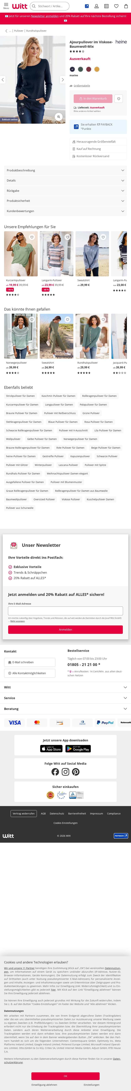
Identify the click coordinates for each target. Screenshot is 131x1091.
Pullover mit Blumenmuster (66, 482)
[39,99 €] (21, 336)
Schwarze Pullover (107, 456)
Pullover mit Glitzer (17, 465)
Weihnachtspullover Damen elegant (67, 473)
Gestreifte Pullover (53, 456)
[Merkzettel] (116, 6)
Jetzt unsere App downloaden (65, 740)
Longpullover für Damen (59, 404)
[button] (6, 6)
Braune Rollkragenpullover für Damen (28, 447)
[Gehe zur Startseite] (19, 6)
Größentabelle (82, 85)
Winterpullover (43, 465)
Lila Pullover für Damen (107, 430)
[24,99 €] (56, 336)
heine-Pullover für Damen (21, 456)
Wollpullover (13, 439)
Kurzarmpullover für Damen (22, 404)
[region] (65, 1023)
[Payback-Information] (121, 836)
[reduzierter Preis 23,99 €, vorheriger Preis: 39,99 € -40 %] (56, 253)
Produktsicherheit (18, 201)
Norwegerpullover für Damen (80, 439)
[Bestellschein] (106, 6)
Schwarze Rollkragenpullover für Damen (29, 430)
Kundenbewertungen (20, 211)
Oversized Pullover (44, 499)
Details (11, 180)
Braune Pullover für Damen (21, 413)
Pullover (18, 30)
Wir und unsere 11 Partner (19, 968)
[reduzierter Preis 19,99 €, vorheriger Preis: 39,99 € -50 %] (21, 253)
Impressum (96, 813)
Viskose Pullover (71, 499)
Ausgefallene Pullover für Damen (25, 482)
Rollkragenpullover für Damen (99, 395)
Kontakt (10, 651)
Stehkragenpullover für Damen (23, 421)
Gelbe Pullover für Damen (42, 439)
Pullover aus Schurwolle (19, 507)
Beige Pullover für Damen (105, 447)
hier (53, 989)
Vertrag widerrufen (24, 813)
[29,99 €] (92, 253)
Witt (7, 687)
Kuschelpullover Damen (100, 499)
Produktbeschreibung (21, 170)
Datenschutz (57, 813)
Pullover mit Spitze (95, 465)
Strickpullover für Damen (20, 395)
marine (74, 75)
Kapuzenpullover (80, 456)
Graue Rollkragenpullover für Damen (27, 490)
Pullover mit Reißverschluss (60, 413)
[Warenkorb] (126, 6)
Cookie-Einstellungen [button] (66, 823)
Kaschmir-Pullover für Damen (58, 395)
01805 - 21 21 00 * (84, 664)
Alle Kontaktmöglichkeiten (29, 673)
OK (65, 1076)
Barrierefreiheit (77, 813)
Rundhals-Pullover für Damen (23, 473)
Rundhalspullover (36, 30)
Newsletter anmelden (45, 16)
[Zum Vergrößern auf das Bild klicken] (59, 117)
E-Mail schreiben (21, 663)
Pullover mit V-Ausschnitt (73, 430)
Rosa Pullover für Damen (98, 421)
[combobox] (54, 6)
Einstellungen (91, 1084)
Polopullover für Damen (93, 404)
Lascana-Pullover (68, 465)
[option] (72, 69)
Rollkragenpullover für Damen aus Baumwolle (81, 490)
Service (9, 698)
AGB (43, 813)
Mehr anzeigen (17, 621)
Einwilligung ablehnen (44, 1084)
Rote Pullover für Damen (70, 447)
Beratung (11, 709)
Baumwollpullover (16, 499)
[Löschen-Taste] (65, 6)
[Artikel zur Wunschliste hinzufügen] (118, 98)
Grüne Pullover (91, 413)
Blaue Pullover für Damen (63, 421)
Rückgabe (13, 191)
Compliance (114, 813)
